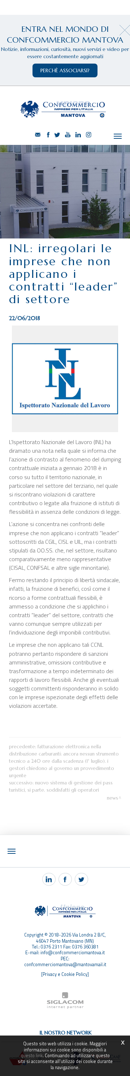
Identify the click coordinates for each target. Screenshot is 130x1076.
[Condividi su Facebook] (65, 879)
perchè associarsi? (65, 70)
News (112, 798)
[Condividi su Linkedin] (49, 879)
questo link (32, 1055)
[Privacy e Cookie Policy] (65, 974)
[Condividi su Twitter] (81, 879)
